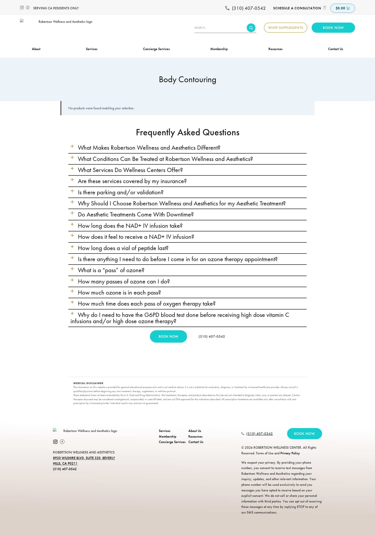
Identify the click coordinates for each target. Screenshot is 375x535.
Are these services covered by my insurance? (132, 181)
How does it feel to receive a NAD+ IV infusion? (136, 236)
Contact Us (335, 49)
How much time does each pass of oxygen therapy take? (147, 303)
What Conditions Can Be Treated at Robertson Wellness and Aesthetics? (165, 159)
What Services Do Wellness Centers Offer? (130, 170)
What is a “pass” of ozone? (111, 270)
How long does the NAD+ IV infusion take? (130, 225)
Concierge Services (156, 49)
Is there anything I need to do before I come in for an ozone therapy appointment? (178, 259)
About (36, 49)
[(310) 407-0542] (227, 8)
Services (91, 49)
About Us (194, 431)
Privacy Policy (290, 453)
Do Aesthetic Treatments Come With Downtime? (136, 214)
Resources (275, 49)
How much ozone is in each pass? (119, 292)
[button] (187, 147)
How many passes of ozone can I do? (124, 281)
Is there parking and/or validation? (121, 192)
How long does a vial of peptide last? (123, 248)
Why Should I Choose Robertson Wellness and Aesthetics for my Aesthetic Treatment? (182, 203)
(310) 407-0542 (249, 8)
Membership (219, 49)
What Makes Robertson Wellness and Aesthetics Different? (149, 147)
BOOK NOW (168, 336)
